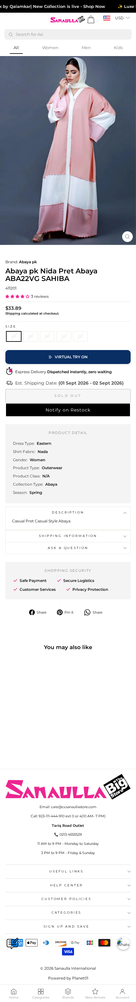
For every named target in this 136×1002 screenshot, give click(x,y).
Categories (67, 912)
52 (80, 336)
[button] (17, 296)
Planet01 (80, 978)
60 (13, 336)
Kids (118, 47)
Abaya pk (28, 261)
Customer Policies (66, 899)
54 (63, 336)
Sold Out (68, 395)
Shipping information (68, 536)
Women (50, 47)
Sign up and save (67, 926)
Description (68, 512)
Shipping (12, 313)
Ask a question (68, 548)
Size (10, 326)
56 (47, 336)
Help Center (66, 885)
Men (86, 47)
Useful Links (66, 871)
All (16, 47)
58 (30, 336)
